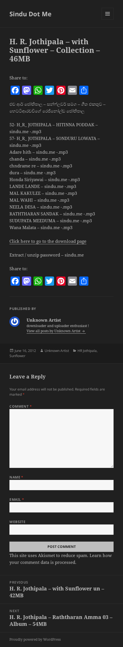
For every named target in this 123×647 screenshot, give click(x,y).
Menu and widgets (108, 19)
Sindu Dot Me (30, 13)
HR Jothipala (87, 350)
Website (17, 521)
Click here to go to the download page (47, 241)
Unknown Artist (57, 350)
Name (16, 477)
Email (16, 499)
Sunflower (17, 355)
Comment (20, 406)
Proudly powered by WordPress (35, 639)
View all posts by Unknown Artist (54, 330)
